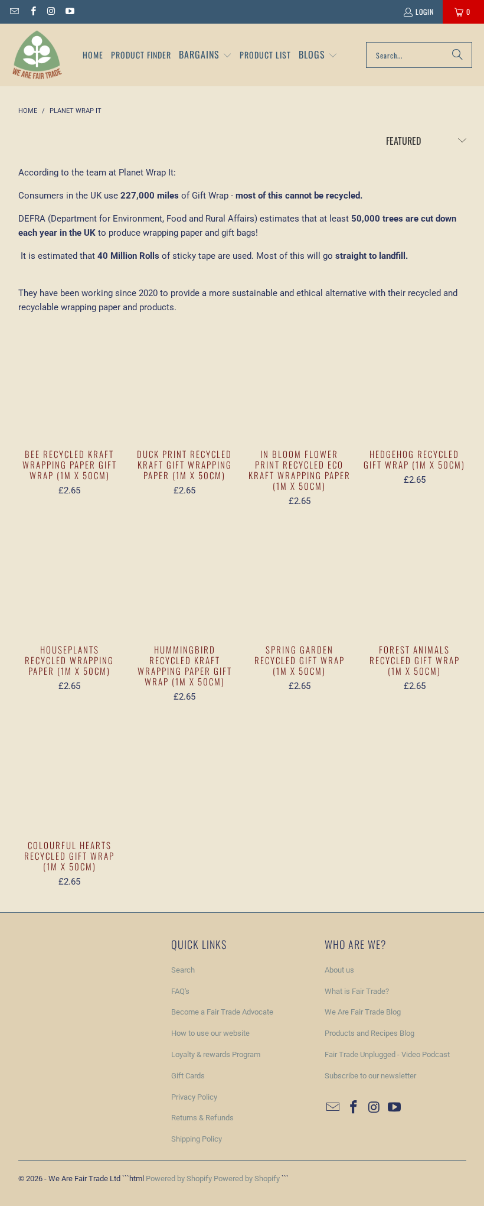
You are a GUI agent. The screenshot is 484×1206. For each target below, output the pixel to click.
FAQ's (180, 991)
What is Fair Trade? (357, 991)
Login (425, 11)
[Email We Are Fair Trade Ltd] (14, 11)
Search (183, 970)
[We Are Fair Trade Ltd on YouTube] (69, 11)
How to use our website (210, 1033)
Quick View (69, 405)
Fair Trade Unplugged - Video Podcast (387, 1054)
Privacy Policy (194, 1097)
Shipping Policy (196, 1139)
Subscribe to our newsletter (370, 1075)
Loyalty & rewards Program (215, 1054)
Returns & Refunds (202, 1117)
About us (339, 970)
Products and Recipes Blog (369, 1033)
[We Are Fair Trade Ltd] (37, 55)
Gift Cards (188, 1075)
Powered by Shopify (179, 1178)
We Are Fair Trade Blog (363, 1011)
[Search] (457, 55)
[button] (205, 55)
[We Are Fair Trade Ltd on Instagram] (51, 11)
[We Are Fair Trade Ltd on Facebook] (32, 11)
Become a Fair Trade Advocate (222, 1011)
